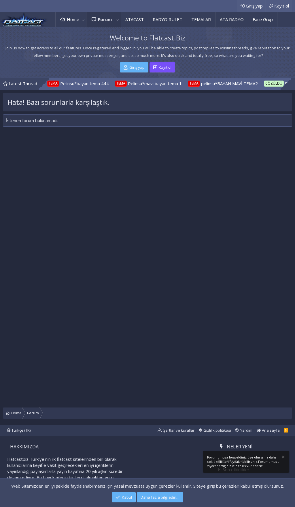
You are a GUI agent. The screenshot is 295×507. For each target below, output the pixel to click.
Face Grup (263, 19)
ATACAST (134, 19)
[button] (83, 19)
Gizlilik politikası (217, 430)
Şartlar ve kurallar (178, 430)
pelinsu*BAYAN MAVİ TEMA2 (218, 83)
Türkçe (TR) (21, 430)
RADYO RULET (167, 19)
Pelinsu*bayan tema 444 (73, 83)
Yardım (246, 430)
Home (73, 19)
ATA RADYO (232, 19)
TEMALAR (201, 19)
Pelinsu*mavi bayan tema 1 (144, 83)
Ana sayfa (270, 430)
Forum (105, 19)
